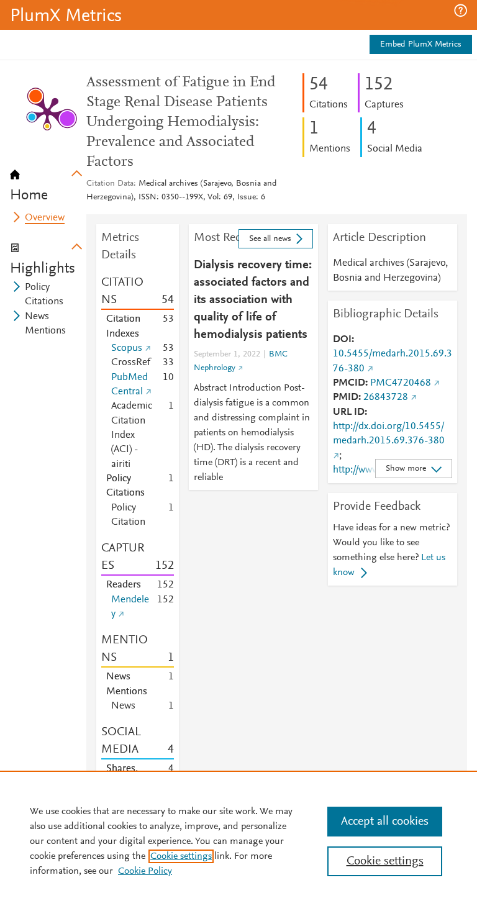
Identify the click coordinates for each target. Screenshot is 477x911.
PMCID (349, 383)
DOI (342, 340)
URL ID (349, 412)
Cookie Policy (145, 871)
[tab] (48, 181)
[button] (460, 10)
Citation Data (110, 183)
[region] (238, 841)
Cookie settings (181, 856)
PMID (345, 397)
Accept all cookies (385, 821)
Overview (45, 218)
